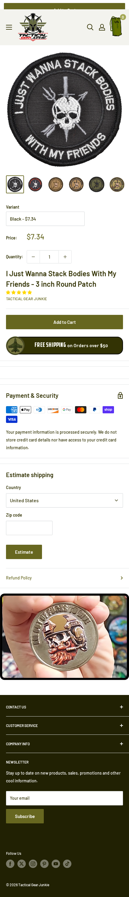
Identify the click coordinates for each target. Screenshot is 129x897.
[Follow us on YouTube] (56, 864)
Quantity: (14, 256)
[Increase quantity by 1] (65, 257)
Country (13, 487)
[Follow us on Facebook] (10, 864)
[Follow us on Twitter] (21, 864)
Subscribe (25, 816)
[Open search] (90, 27)
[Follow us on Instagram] (33, 864)
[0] (116, 27)
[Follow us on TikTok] (67, 864)
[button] (19, 292)
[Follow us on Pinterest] (44, 864)
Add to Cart (64, 322)
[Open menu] (9, 27)
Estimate (24, 552)
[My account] (102, 27)
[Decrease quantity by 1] (33, 257)
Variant (12, 207)
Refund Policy (19, 577)
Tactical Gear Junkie (26, 298)
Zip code (14, 514)
